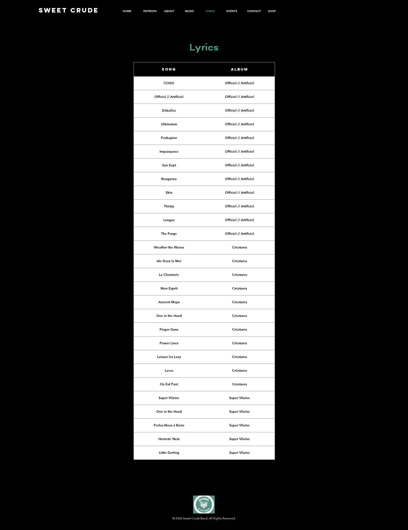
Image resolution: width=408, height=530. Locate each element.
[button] (274, 11)
